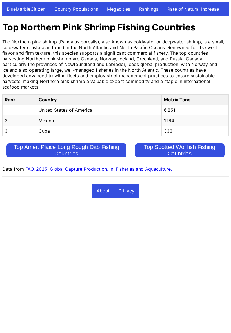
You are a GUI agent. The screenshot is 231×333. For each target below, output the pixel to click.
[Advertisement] (115, 244)
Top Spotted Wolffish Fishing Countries (179, 150)
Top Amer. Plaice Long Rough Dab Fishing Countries (66, 150)
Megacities (118, 9)
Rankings (148, 9)
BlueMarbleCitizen (26, 9)
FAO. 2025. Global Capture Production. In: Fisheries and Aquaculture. (98, 169)
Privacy (126, 191)
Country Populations (76, 9)
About (103, 191)
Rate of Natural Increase (193, 9)
